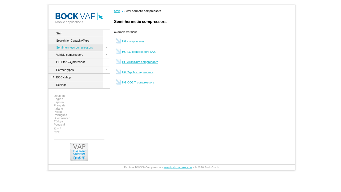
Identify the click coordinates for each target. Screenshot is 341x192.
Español (59, 102)
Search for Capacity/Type (72, 40)
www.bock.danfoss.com (178, 167)
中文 (57, 132)
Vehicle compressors (69, 54)
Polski (58, 111)
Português (60, 115)
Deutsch (59, 95)
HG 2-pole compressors (137, 72)
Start (59, 33)
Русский (59, 124)
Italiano (58, 108)
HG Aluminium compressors (140, 61)
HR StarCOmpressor (70, 61)
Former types (65, 69)
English (58, 99)
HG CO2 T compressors (138, 82)
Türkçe (58, 121)
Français (59, 105)
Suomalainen (62, 118)
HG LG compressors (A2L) (139, 51)
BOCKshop (63, 77)
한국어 (58, 128)
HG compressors (133, 41)
